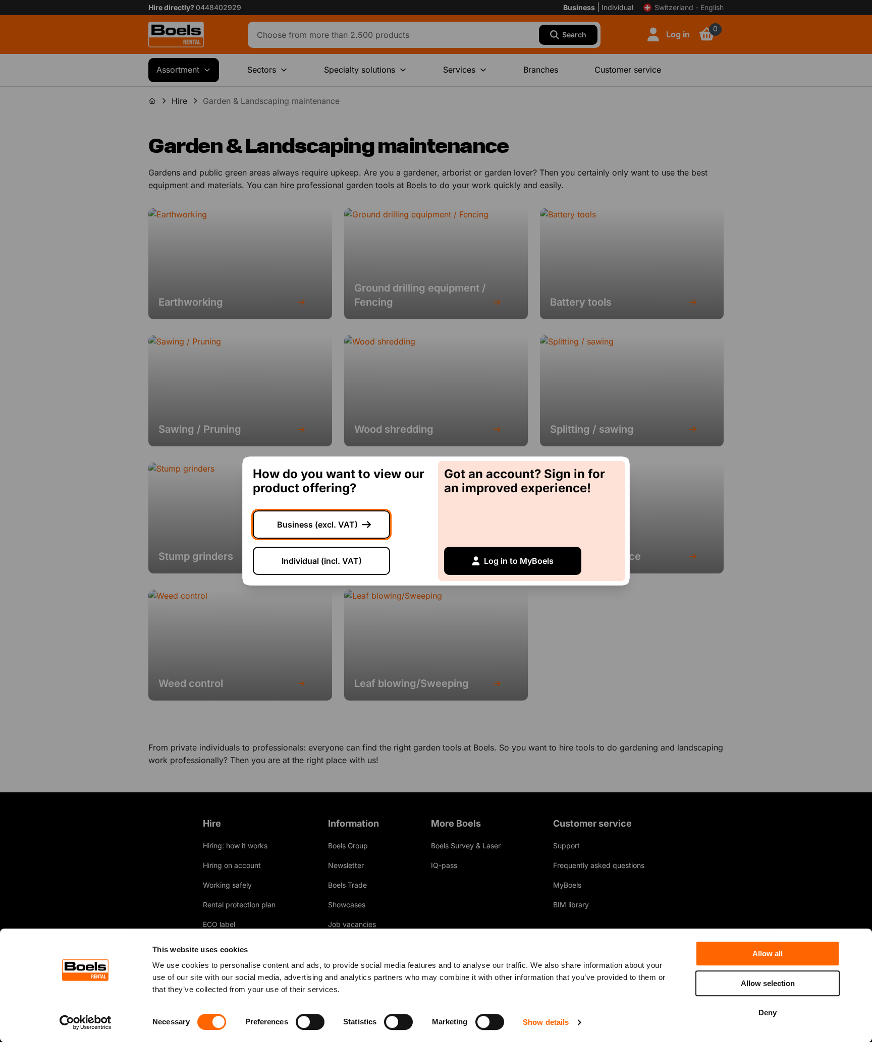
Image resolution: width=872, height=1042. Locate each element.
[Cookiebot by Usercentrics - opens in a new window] (85, 1022)
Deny (767, 1012)
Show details (546, 1022)
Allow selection (768, 983)
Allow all (767, 953)
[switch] (310, 1022)
